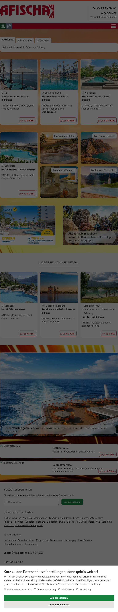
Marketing (85, 589)
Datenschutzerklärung (88, 584)
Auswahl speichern (59, 604)
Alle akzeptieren (59, 597)
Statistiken (68, 589)
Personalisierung (46, 589)
